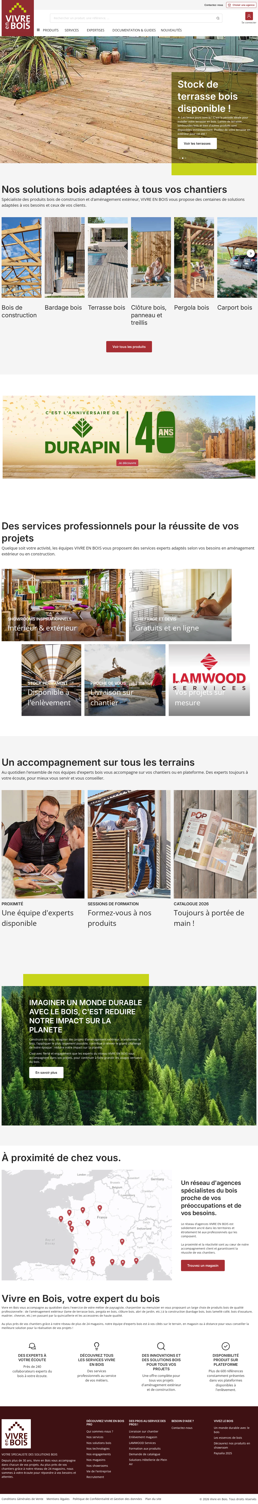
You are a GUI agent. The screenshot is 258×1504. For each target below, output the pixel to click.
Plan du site (153, 1499)
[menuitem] (51, 30)
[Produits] (37, 29)
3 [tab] (185, 158)
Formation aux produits (145, 1448)
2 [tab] (182, 158)
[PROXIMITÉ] (43, 860)
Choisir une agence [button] (241, 4)
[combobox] (132, 18)
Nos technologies (98, 1448)
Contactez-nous (213, 4)
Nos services (94, 1437)
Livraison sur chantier (143, 1431)
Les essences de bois (228, 1438)
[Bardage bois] (64, 276)
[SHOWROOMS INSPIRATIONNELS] (64, 605)
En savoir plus (46, 1072)
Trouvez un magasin (202, 1265)
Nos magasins (95, 1460)
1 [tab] (180, 158)
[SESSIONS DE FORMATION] (129, 860)
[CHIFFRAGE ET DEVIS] (180, 605)
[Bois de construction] (21, 276)
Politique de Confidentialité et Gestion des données (107, 1499)
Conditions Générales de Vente (22, 1499)
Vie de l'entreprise (98, 1471)
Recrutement (95, 1477)
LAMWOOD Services (142, 1443)
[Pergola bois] (194, 276)
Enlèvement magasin (143, 1437)
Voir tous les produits (129, 347)
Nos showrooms (97, 1466)
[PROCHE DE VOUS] (125, 680)
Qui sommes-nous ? (99, 1431)
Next (251, 253)
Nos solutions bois (98, 1443)
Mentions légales (58, 1499)
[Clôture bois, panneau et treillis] (151, 276)
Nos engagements (98, 1454)
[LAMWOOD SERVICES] (209, 680)
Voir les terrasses (197, 143)
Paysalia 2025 (223, 1453)
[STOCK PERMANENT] (51, 680)
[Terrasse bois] (107, 276)
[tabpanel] (129, 105)
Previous (7, 253)
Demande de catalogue (144, 1454)
